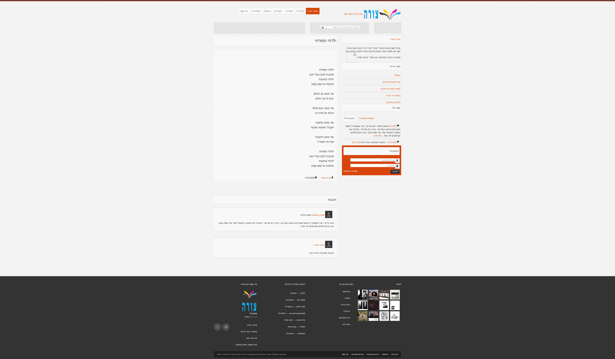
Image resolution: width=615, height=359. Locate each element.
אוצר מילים (300, 306)
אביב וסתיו (326, 177)
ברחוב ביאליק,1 (393, 102)
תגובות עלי (349, 118)
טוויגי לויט (346, 324)
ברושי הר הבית (393, 95)
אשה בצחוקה (318, 215)
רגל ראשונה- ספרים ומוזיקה (246, 344)
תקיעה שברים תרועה (390, 88)
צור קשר (244, 11)
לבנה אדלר (288, 320)
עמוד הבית (313, 11)
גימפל (397, 75)
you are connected (297, 313)
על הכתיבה (300, 320)
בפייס (247, 317)
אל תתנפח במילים (391, 82)
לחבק (303, 293)
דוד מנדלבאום (344, 318)
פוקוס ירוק (301, 300)
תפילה (302, 327)
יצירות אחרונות (373, 354)
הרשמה (267, 11)
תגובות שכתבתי (366, 118)
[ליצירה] (392, 126)
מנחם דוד (289, 300)
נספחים (256, 11)
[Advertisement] (259, 28)
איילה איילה (345, 304)
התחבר (395, 171)
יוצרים (289, 11)
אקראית (278, 11)
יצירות (301, 11)
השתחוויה (301, 333)
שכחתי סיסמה (350, 170)
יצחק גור (293, 293)
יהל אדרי (346, 311)
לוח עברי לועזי (251, 338)
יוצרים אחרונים (358, 354)
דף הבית (394, 354)
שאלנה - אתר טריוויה (249, 331)
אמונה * (347, 298)
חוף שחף (346, 291)
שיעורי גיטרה (252, 325)
